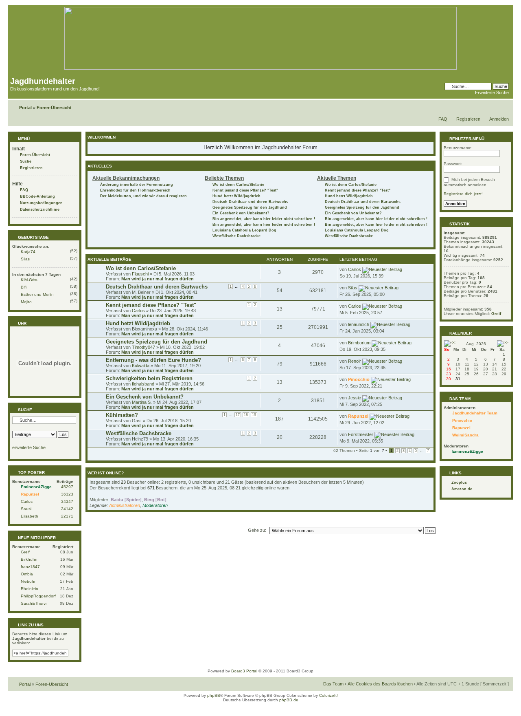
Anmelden (499, 119)
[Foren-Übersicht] (260, 68)
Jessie (354, 397)
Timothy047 (143, 347)
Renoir (354, 361)
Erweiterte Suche (492, 92)
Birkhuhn (29, 559)
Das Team (333, 683)
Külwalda (140, 365)
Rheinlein (29, 588)
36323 (67, 494)
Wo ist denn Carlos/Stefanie (238, 185)
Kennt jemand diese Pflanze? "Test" (245, 190)
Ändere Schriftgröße (503, 106)
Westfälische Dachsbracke (236, 236)
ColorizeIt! (328, 695)
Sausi (26, 509)
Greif (25, 552)
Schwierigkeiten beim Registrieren (149, 378)
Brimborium (359, 342)
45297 (67, 487)
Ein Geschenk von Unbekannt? (240, 213)
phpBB (213, 695)
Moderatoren (155, 505)
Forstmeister (360, 434)
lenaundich (358, 324)
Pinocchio (359, 379)
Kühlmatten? (122, 415)
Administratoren (124, 505)
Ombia (27, 574)
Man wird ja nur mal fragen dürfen (157, 278)
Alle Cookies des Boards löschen (380, 683)
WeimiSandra (465, 435)
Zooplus (459, 482)
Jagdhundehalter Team (474, 413)
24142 (67, 509)
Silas (25, 259)
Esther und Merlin (37, 294)
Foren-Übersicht (54, 107)
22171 (67, 516)
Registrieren (468, 119)
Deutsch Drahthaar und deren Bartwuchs (250, 202)
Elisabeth (29, 516)
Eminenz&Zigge (36, 487)
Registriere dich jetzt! (463, 194)
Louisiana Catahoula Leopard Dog (244, 230)
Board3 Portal (244, 671)
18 (246, 415)
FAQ (442, 119)
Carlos (27, 501)
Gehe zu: (257, 530)
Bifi (23, 287)
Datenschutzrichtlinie (39, 209)
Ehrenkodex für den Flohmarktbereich (135, 190)
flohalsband (143, 383)
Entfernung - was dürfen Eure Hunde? (153, 360)
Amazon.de (461, 489)
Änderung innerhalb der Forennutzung (136, 185)
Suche (25, 161)
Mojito (26, 302)
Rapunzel (30, 494)
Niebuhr (28, 581)
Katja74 (28, 251)
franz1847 (30, 566)
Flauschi (140, 273)
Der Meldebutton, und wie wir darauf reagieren (143, 196)
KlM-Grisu (30, 280)
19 (254, 415)
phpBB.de (288, 700)
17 (238, 415)
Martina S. (142, 402)
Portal (25, 107)
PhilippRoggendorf (38, 596)
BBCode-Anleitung (37, 196)
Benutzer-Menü (466, 139)
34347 (67, 501)
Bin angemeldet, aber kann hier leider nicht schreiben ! (263, 219)
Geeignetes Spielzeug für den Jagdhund (249, 207)
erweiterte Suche (29, 447)
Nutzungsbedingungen (41, 203)
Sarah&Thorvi (33, 603)
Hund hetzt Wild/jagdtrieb (236, 196)
